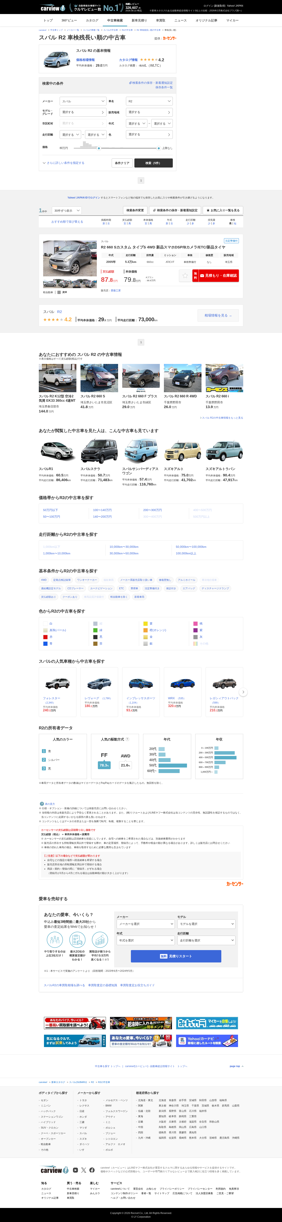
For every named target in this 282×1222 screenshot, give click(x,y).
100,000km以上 (186, 553)
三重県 (193, 1116)
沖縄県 (235, 1137)
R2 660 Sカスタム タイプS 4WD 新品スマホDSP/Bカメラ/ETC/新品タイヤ (163, 247)
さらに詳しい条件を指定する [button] (65, 162)
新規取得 (220, 5)
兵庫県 (172, 1121)
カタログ (92, 20)
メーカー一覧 (73, 30)
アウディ (110, 1116)
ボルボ (109, 1149)
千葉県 (195, 1105)
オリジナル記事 (206, 20)
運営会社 (138, 1188)
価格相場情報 (85, 59)
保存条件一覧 (164, 87)
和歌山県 (214, 1121)
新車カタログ (58, 1082)
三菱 (81, 1122)
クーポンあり (70, 596)
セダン (44, 1100)
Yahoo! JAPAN (235, 5)
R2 (59, 312)
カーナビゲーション (101, 588)
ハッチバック (48, 1111)
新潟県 (162, 1111)
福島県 (223, 1100)
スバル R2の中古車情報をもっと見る (222, 417)
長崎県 (182, 1137)
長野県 (172, 1111)
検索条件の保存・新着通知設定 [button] (177, 210)
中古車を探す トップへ (107, 1066)
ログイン (208, 5)
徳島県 (162, 1132)
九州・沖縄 (144, 1137)
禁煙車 (134, 588)
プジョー (110, 1133)
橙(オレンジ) (157, 630)
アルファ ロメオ (115, 1144)
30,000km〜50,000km (124, 553)
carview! (42, 30)
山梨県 (235, 1105)
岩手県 (182, 1100)
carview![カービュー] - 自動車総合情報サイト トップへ (156, 1066)
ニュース (180, 20)
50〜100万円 (51, 516)
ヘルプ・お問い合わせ (123, 1197)
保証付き (171, 588)
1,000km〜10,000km (56, 553)
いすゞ (83, 1149)
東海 (140, 1116)
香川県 (172, 1132)
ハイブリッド (48, 1122)
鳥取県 (162, 1127)
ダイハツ (84, 1144)
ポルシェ (110, 1127)
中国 (140, 1127)
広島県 (193, 1127)
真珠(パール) (57, 630)
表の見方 (50, 804)
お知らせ (151, 1188)
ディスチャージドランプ (215, 588)
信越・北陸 (144, 1111)
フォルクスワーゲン (116, 1111)
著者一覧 (146, 1193)
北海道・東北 (145, 1100)
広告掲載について (182, 1193)
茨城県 (205, 1105)
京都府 (182, 1121)
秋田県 (203, 1100)
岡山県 (182, 1127)
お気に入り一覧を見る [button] (225, 210)
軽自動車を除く (119, 596)
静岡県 (182, 1116)
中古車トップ (56, 30)
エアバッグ (189, 588)
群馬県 (225, 1105)
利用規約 (221, 1188)
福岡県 (162, 1137)
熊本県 (193, 1137)
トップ (48, 20)
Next (243, 692)
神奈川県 (174, 1105)
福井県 (203, 1111)
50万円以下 (50, 510)
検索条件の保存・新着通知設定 (152, 82)
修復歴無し (165, 580)
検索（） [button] (154, 163)
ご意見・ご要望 (225, 1193)
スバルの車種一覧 (91, 30)
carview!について (120, 1188)
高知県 (193, 1132)
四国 (140, 1132)
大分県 (203, 1137)
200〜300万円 (152, 510)
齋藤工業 (116, 290)
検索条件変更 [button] (135, 210)
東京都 (162, 1105)
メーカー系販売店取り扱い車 (136, 580)
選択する (134, 134)
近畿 (140, 1121)
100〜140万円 (102, 510)
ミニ (107, 1122)
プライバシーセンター (200, 1188)
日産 (81, 1111)
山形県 (213, 1100)
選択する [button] (68, 112)
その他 (44, 1149)
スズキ (83, 1138)
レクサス (84, 1105)
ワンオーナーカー (87, 580)
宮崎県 (213, 1137)
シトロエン (111, 1138)
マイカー (232, 20)
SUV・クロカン (49, 1127)
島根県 (172, 1127)
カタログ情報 (128, 59)
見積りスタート (180, 956)
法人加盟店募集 (204, 1193)
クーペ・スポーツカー (53, 1133)
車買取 (160, 20)
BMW (108, 1105)
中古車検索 (115, 20)
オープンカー (48, 1138)
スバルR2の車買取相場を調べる (64, 985)
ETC (121, 588)
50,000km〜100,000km (191, 546)
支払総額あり (48, 596)
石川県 (193, 1111)
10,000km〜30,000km (124, 546)
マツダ (83, 1127)
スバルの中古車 (110, 30)
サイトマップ (161, 1193)
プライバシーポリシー (172, 1188)
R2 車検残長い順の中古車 (149, 30)
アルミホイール (186, 580)
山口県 (203, 1127)
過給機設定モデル (51, 588)
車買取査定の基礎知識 (102, 985)
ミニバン (46, 1105)
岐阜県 (172, 1116)
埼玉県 (185, 1105)
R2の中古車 (127, 30)
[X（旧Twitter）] (83, 1170)
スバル (48, 312)
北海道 (162, 1100)
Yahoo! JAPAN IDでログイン (84, 197)
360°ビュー (69, 20)
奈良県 (203, 1121)
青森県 (172, 1100)
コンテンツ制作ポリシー (124, 1193)
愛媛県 (182, 1132)
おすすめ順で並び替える (67, 221)
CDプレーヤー (76, 588)
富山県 (182, 1111)
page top (235, 1066)
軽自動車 (46, 1144)
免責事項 (234, 1188)
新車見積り (139, 20)
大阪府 (162, 1121)
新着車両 (139, 596)
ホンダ (83, 1116)
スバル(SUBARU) (78, 1082)
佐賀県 (172, 1137)
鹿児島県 (224, 1137)
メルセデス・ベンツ (116, 1100)
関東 (140, 1105)
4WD (44, 580)
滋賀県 (193, 1121)
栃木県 (215, 1105)
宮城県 (193, 1100)
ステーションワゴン (52, 1116)
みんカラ (95, 1193)
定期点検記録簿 (62, 580)
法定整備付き (152, 588)
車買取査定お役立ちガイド (137, 985)
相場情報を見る (216, 315)
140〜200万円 (102, 516)
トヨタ (83, 1100)
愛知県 (162, 1116)
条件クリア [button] (122, 163)
